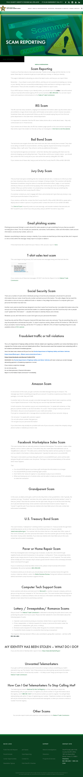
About (30, 8)
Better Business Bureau (42, 574)
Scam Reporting (8, 59)
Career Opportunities (9, 759)
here (56, 245)
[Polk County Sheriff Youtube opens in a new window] (75, 2)
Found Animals (7, 754)
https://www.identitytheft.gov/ (51, 651)
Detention (51, 8)
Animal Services (74, 8)
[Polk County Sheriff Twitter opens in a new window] (68, 2)
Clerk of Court (18, 206)
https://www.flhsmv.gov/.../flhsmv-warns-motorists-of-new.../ (23, 354)
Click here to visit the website (61, 129)
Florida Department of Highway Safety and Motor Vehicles (51, 351)
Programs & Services (62, 8)
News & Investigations (40, 8)
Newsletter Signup (9, 763)
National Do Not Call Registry (36, 689)
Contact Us (25, 759)
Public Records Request (10, 750)
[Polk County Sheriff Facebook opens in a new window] (65, 2)
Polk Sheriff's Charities (29, 763)
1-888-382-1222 (26, 694)
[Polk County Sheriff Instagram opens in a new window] (71, 2)
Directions (65, 759)
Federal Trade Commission (46, 95)
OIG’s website (20, 327)
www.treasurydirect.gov (18, 531)
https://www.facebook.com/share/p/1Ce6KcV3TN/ (20, 357)
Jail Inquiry (25, 750)
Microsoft (43, 591)
